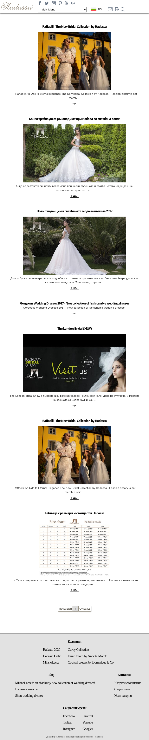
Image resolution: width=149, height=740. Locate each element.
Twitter (67, 722)
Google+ (87, 729)
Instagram (69, 729)
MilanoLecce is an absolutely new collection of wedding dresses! (55, 683)
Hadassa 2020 (51, 650)
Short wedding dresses (29, 695)
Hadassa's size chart (27, 689)
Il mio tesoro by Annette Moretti (87, 656)
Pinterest (87, 716)
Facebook (69, 716)
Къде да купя (123, 695)
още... (74, 103)
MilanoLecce (51, 662)
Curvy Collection (78, 650)
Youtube (87, 722)
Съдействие (122, 689)
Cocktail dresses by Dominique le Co (90, 662)
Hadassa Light (52, 656)
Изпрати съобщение (127, 683)
